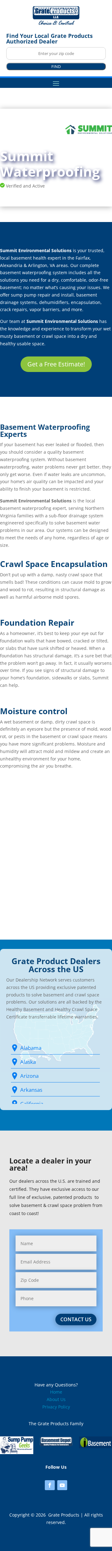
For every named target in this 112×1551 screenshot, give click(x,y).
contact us (75, 1319)
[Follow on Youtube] (62, 1485)
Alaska (28, 1061)
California (31, 1103)
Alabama (30, 1047)
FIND (56, 66)
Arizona (29, 1075)
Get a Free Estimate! (56, 364)
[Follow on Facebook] (50, 1485)
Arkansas (31, 1089)
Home (56, 1392)
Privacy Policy (56, 1407)
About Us (56, 1399)
